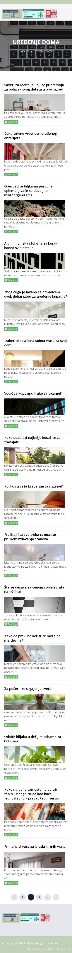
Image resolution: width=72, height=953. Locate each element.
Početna (25, 51)
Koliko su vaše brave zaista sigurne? (33, 486)
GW (50, 949)
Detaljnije (12, 121)
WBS (67, 949)
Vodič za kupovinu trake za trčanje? (33, 393)
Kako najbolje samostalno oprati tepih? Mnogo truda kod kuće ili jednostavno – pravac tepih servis (31, 793)
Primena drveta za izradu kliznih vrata (35, 846)
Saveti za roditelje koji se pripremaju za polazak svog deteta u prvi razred (34, 87)
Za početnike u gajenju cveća (28, 688)
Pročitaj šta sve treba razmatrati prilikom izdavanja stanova (30, 536)
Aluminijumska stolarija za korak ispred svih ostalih (30, 245)
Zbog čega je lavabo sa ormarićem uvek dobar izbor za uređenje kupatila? (35, 294)
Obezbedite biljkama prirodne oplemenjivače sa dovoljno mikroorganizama (28, 190)
